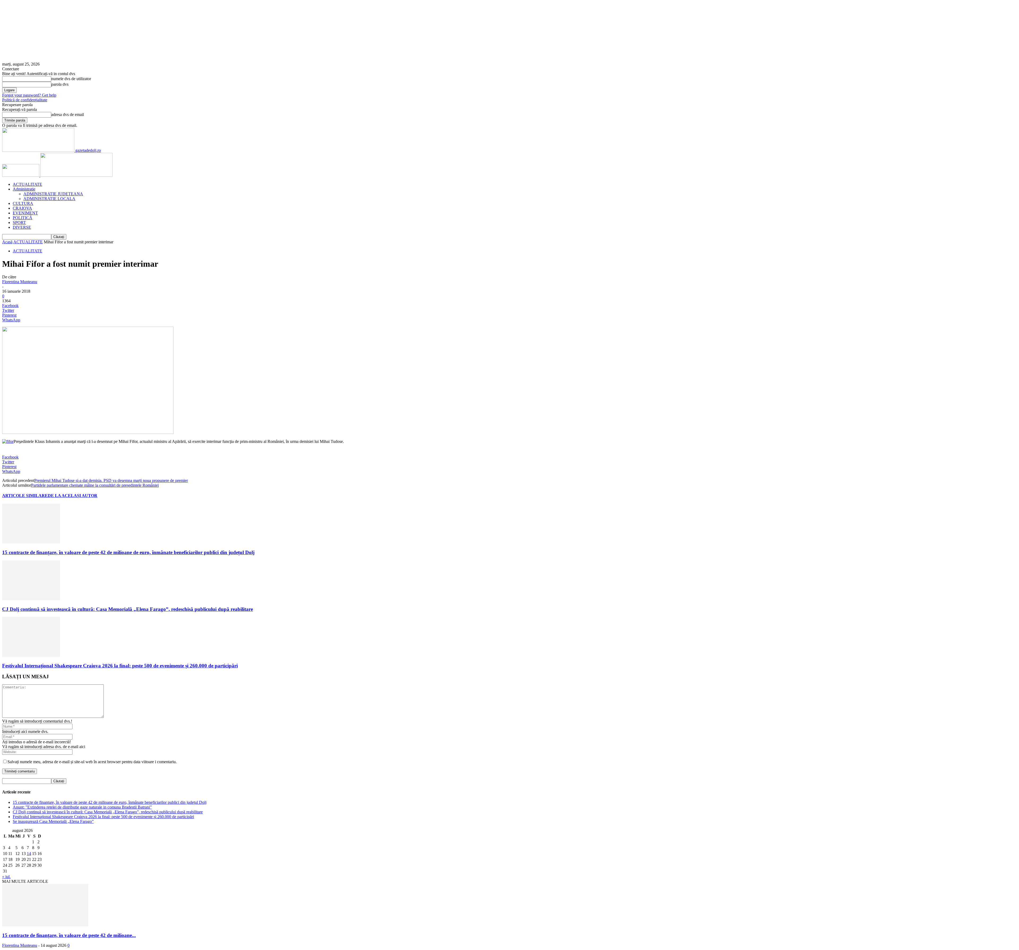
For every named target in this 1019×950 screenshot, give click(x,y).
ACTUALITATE (27, 184)
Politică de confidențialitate (24, 100)
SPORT (19, 222)
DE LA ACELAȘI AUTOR (72, 495)
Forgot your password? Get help (29, 95)
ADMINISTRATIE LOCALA (49, 198)
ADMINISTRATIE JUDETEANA (53, 194)
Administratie (24, 189)
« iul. (6, 876)
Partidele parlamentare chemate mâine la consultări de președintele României (95, 485)
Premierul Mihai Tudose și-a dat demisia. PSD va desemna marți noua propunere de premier (111, 480)
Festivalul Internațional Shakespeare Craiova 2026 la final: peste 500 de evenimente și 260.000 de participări (120, 665)
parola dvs (59, 84)
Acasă (7, 242)
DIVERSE (22, 227)
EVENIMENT (25, 213)
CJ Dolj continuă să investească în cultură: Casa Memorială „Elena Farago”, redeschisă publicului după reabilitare (127, 609)
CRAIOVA (22, 208)
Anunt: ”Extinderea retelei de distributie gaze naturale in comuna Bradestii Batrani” (82, 807)
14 (29, 853)
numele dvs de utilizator (71, 78)
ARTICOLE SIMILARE (25, 495)
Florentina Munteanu (19, 281)
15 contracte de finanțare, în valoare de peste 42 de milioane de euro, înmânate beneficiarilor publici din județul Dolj (128, 552)
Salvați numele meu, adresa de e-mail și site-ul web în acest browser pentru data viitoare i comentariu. (92, 761)
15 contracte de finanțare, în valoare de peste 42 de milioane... (69, 935)
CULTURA (23, 203)
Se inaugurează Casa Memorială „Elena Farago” (53, 821)
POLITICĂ (22, 217)
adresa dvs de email (67, 114)
